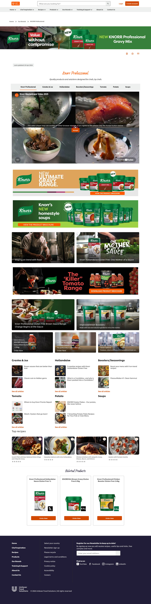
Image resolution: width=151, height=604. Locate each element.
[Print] (132, 53)
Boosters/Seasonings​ (84, 87)
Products (15, 557)
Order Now (43, 518)
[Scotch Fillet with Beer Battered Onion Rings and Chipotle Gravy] (27, 446)
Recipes (15, 552)
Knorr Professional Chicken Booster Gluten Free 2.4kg (108, 480)
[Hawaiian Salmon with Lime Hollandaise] (59, 446)
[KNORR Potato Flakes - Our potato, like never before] (60, 406)
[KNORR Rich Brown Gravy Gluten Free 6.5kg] (75, 501)
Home (14, 543)
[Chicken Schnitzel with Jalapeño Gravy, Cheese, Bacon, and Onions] (91, 446)
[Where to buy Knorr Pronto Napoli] (17, 406)
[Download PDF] (126, 53)
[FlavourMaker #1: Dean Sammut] (103, 382)
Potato (116, 87)
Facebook (96, 564)
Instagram (109, 564)
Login (121, 4)
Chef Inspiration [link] (26, 10)
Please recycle (50, 552)
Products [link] (53, 10)
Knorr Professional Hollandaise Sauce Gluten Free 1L (42, 480)
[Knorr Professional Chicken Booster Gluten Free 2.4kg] (108, 501)
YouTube (83, 564)
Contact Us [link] (111, 10)
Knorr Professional (28, 87)
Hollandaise (64, 87)
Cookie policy (49, 566)
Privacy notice (49, 561)
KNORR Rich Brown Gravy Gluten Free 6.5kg (75, 480)
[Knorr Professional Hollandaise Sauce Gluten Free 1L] (42, 501)
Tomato (103, 87)
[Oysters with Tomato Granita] (123, 446)
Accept (75, 130)
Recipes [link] (41, 10)
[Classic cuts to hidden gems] (17, 382)
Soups (127, 87)
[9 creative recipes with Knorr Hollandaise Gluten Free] (60, 370)
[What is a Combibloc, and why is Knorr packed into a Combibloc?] (60, 382)
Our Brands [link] (66, 10)
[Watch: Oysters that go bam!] (17, 418)
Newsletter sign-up (52, 547)
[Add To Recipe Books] (40, 439)
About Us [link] (99, 10)
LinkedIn (122, 564)
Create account (132, 4)
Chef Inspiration (19, 547)
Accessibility (49, 570)
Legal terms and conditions (55, 557)
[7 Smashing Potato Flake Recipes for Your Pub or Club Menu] (60, 418)
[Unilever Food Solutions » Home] (16, 3)
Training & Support (20, 566)
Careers (47, 575)
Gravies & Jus (47, 87)
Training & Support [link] (83, 10)
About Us (16, 570)
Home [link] (12, 10)
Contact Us (16, 575)
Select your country (52, 543)
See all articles (18, 391)
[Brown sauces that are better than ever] (17, 370)
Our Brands (16, 561)
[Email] (138, 53)
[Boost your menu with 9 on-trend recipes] (103, 370)
